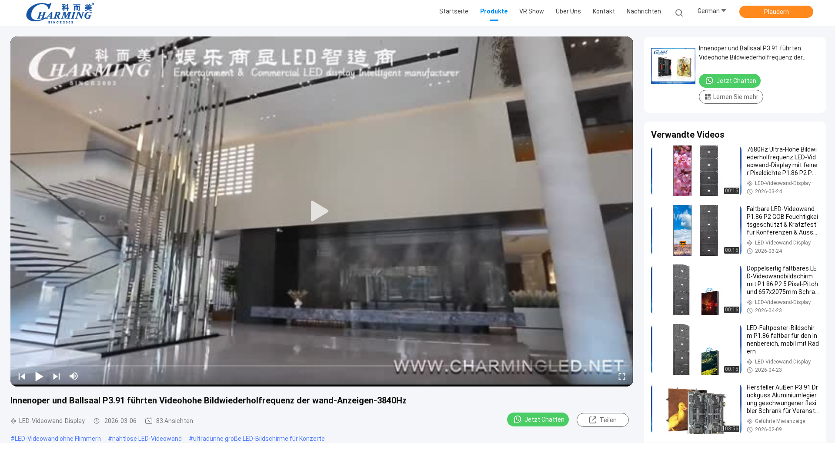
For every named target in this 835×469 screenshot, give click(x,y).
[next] (56, 376)
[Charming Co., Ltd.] (60, 13)
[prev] (21, 376)
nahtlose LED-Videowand (147, 438)
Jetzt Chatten (544, 419)
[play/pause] (39, 376)
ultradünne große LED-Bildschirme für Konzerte (259, 438)
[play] (322, 211)
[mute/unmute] (74, 376)
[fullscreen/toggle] (622, 376)
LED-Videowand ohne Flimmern (58, 438)
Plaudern (776, 11)
